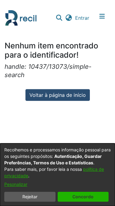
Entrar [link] (82, 18)
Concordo (83, 196)
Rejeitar (29, 196)
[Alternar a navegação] (102, 18)
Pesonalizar (15, 184)
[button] (59, 18)
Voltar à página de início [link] (57, 95)
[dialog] (57, 174)
